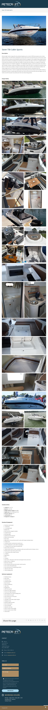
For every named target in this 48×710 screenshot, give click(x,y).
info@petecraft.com (11, 652)
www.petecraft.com (12, 655)
